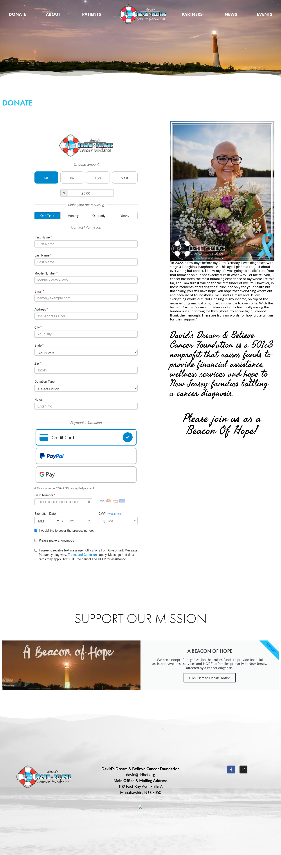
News (231, 14)
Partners (192, 14)
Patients (91, 14)
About (53, 14)
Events (264, 14)
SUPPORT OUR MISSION (140, 618)
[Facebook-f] (231, 769)
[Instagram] (243, 769)
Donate (17, 14)
